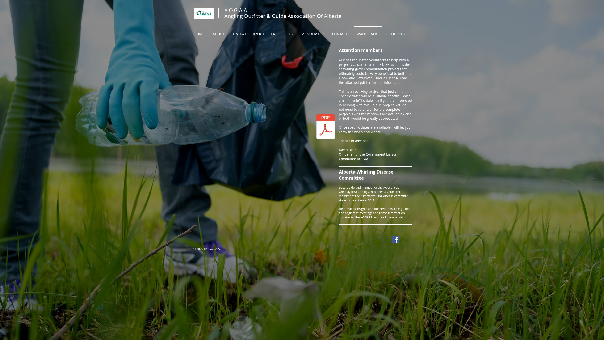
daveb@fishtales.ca (363, 100)
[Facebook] (395, 239)
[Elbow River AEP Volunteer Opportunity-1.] (325, 127)
